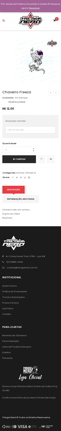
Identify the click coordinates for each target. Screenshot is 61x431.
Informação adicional (20, 199)
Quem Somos (9, 285)
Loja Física (7, 308)
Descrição (13, 189)
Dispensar (34, 8)
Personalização (10, 341)
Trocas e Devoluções (13, 297)
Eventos (6, 352)
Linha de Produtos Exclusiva (16, 346)
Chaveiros (30, 172)
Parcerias (7, 358)
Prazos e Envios (10, 302)
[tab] (13, 190)
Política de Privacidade (14, 291)
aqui (53, 397)
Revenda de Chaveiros (14, 335)
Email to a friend (17, 101)
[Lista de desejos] (41, 159)
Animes (20, 172)
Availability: (8, 97)
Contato (6, 314)
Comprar (20, 159)
